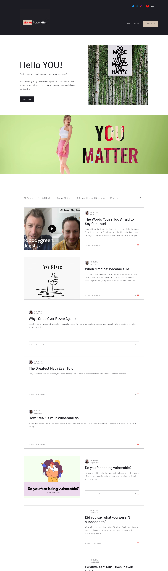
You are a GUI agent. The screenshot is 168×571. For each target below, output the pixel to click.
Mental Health (45, 198)
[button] (141, 198)
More (112, 198)
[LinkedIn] (137, 6)
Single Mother (64, 198)
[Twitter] (133, 6)
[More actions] (138, 213)
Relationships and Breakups (91, 198)
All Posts (28, 198)
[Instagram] (141, 6)
